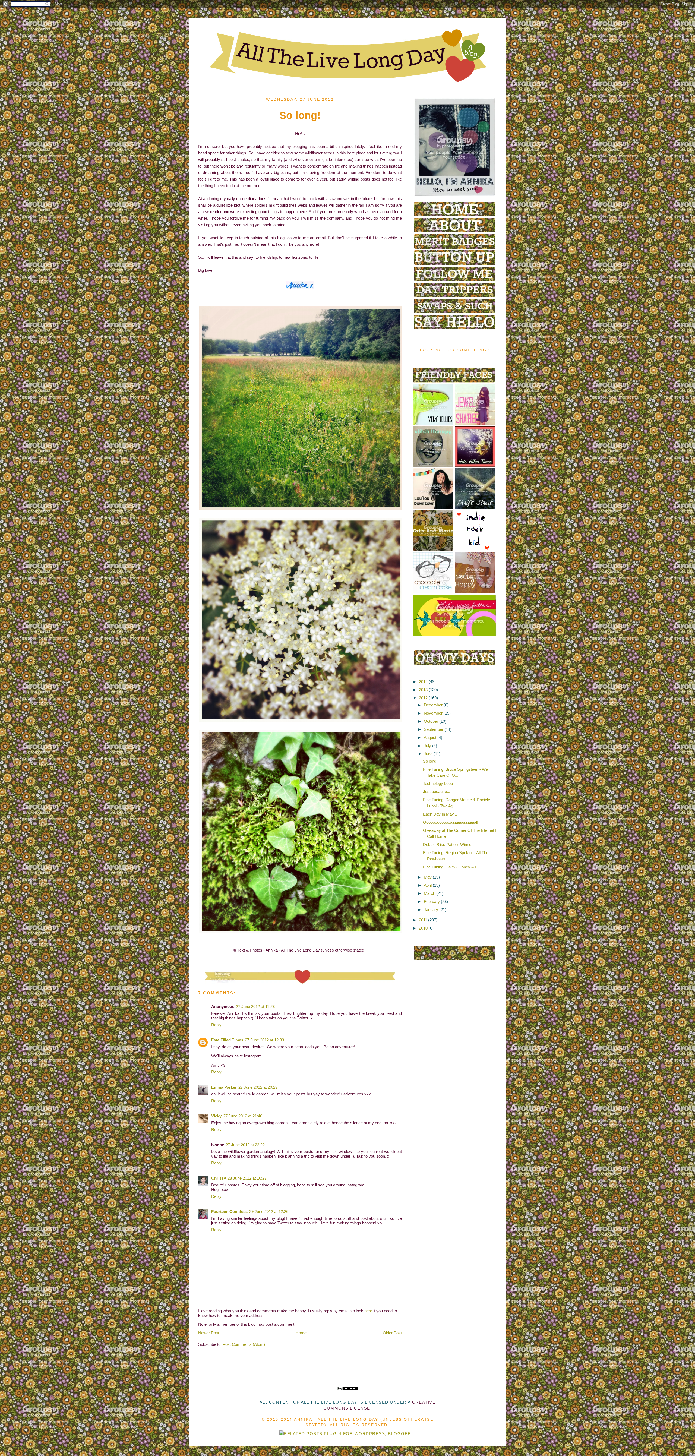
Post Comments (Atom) (244, 1344)
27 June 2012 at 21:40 (242, 1116)
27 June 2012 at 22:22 (245, 1144)
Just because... (436, 791)
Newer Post (208, 1333)
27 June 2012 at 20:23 (257, 1087)
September (433, 729)
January (431, 909)
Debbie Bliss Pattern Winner (448, 844)
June (428, 753)
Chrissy (218, 1178)
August (430, 737)
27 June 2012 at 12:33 (264, 1040)
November (433, 713)
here (368, 1311)
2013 (423, 689)
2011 (423, 920)
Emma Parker (224, 1087)
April (428, 885)
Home (301, 1333)
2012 (423, 698)
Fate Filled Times (227, 1040)
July (427, 745)
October (431, 721)
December (433, 705)
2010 (423, 928)
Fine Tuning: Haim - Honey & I (449, 867)
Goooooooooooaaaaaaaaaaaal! (450, 822)
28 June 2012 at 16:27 (247, 1178)
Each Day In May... (440, 814)
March (429, 893)
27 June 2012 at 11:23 (255, 1006)
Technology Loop (438, 783)
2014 (423, 681)
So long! (430, 761)
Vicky (216, 1116)
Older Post (392, 1333)
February (432, 901)
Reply (216, 1024)
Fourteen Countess (229, 1211)
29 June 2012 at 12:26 (268, 1211)
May (428, 877)
